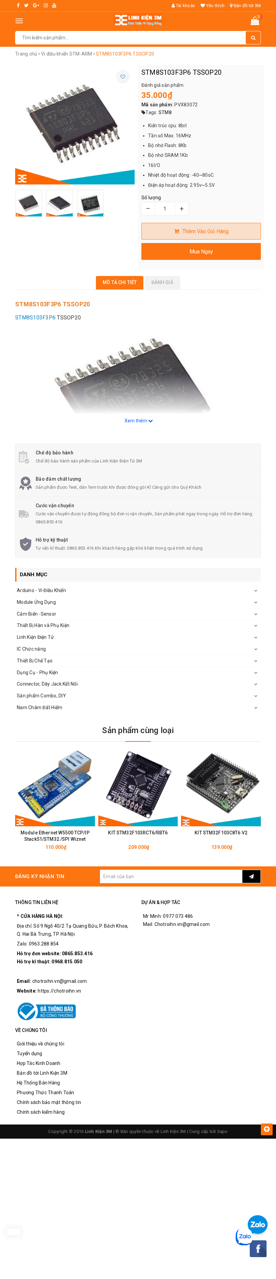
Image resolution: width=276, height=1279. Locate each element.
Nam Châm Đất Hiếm (39, 707)
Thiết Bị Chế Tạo (35, 660)
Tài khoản (185, 5)
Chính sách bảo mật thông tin (49, 1102)
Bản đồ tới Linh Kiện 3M (42, 1073)
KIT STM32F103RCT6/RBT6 (138, 832)
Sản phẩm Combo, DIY (41, 695)
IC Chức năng (31, 649)
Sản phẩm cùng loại (138, 730)
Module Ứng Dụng (36, 602)
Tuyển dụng (29, 1053)
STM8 (165, 112)
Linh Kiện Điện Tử (35, 637)
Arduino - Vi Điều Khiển (41, 590)
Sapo (222, 1131)
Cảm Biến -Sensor (36, 614)
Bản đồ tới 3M (247, 5)
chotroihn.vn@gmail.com (59, 981)
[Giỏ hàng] (255, 22)
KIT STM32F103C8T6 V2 (221, 832)
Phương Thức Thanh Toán (45, 1092)
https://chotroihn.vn (59, 991)
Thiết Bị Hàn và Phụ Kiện (43, 625)
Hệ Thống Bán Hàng (38, 1082)
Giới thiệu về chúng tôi (40, 1043)
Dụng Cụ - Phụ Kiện (37, 672)
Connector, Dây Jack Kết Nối (47, 684)
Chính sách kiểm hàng (41, 1112)
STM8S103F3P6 (36, 317)
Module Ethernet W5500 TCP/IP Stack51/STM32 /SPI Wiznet (55, 836)
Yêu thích (215, 5)
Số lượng (151, 197)
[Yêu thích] (123, 76)
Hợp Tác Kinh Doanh (39, 1063)
